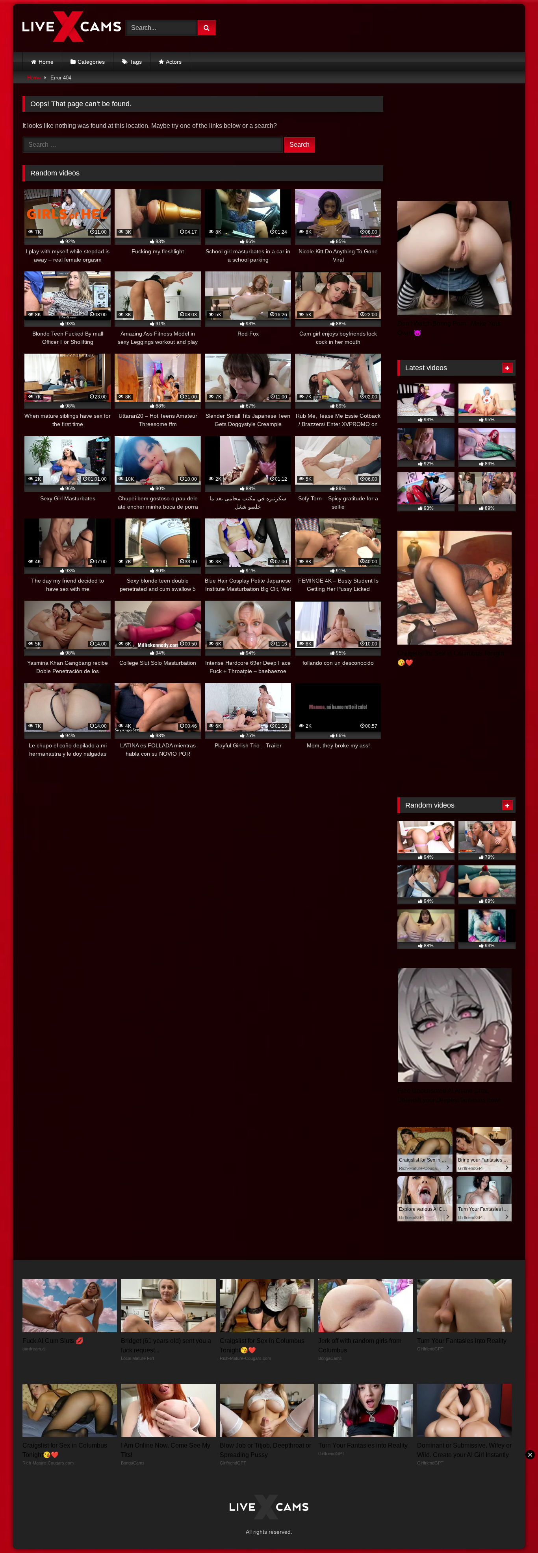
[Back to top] (513, 1529)
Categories (91, 62)
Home (46, 62)
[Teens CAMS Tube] (71, 28)
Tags (136, 62)
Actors (174, 62)
